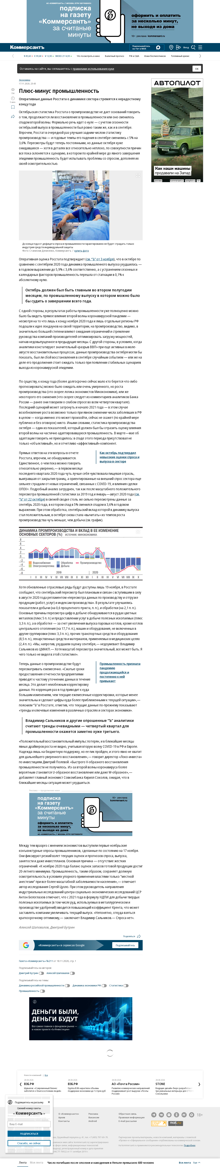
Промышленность (29, 991)
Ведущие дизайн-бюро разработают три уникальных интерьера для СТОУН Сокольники (175, 1091)
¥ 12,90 (48, 56)
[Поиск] (193, 47)
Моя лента (36, 1162)
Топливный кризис (180, 56)
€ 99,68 (37, 56)
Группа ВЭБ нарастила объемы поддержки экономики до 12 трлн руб (87, 1089)
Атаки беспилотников (155, 56)
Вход (186, 47)
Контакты (64, 1121)
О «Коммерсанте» (68, 1113)
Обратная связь (127, 1113)
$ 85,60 (27, 56)
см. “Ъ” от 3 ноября (100, 259)
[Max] (191, 1114)
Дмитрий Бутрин (28, 973)
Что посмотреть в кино (88, 56)
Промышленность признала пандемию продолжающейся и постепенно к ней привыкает (120, 672)
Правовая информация (132, 1117)
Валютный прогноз (114, 56)
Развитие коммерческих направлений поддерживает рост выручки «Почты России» (131, 1091)
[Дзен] (169, 1114)
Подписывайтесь (125, 945)
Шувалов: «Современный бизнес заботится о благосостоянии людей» (42, 1089)
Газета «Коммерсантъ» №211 (36, 961)
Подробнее (189, 1145)
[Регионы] (171, 47)
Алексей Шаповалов (58, 973)
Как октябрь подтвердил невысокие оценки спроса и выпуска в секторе (119, 457)
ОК (197, 68)
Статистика (116, 985)
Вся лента (185, 1162)
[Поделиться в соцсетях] (13, 116)
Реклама (93, 1113)
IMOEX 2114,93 (62, 56)
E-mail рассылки (128, 1121)
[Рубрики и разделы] (200, 47)
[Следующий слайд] (199, 1084)
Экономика (24, 79)
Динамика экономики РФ (87, 985)
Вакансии (94, 1117)
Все (46, 1075)
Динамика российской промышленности (41, 985)
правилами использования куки (93, 69)
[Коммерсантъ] (27, 47)
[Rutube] (184, 1114)
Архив (61, 1117)
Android (93, 1121)
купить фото (81, 250)
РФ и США (134, 56)
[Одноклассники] (176, 1114)
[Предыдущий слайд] (20, 1084)
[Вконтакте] (161, 1114)
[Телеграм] (153, 1114)
